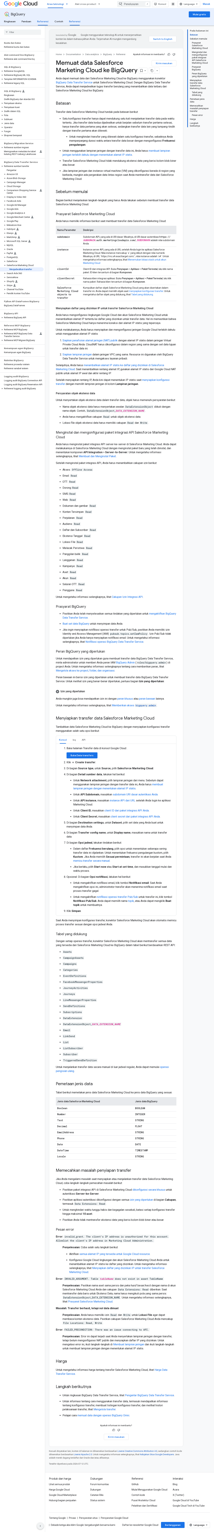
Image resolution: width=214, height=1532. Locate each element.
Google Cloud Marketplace (63, 1495)
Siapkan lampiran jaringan (77, 354)
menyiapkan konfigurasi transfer (146, 291)
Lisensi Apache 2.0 (83, 1454)
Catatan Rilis (96, 1495)
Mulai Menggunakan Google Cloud (149, 1489)
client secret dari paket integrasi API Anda (135, 816)
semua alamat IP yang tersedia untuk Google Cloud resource (114, 1254)
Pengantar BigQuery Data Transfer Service (149, 1395)
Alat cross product (85, 4)
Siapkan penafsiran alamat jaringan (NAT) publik (90, 340)
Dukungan (95, 1489)
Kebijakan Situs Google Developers (157, 1454)
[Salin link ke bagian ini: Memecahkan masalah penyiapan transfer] (134, 1171)
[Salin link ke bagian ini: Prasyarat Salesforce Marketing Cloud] (118, 214)
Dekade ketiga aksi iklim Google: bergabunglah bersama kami (83, 1525)
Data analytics (92, 54)
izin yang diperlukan (141, 1199)
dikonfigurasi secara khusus (149, 1189)
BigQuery (18, 14)
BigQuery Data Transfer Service (74, 82)
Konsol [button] (63, 739)
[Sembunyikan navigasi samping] (40, 1526)
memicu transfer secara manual (91, 860)
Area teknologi (55, 4)
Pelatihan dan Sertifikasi (144, 1505)
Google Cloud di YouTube (186, 1500)
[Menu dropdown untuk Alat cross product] (100, 4)
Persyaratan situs (88, 1518)
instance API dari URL (122, 800)
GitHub (135, 1484)
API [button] (83, 739)
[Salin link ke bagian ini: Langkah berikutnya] (94, 1387)
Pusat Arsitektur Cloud (143, 1500)
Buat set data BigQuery (76, 623)
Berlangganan (173, 1524)
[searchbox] (22, 32)
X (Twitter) (178, 1495)
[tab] (63, 740)
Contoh (59, 21)
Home (59, 54)
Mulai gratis (199, 14)
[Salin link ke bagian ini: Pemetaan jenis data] (96, 1084)
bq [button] (74, 739)
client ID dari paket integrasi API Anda (126, 810)
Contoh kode (138, 1495)
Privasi (72, 1518)
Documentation (73, 54)
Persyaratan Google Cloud (114, 1518)
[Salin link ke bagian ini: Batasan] (74, 104)
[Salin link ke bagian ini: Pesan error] (77, 1230)
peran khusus (125, 698)
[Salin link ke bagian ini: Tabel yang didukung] (90, 934)
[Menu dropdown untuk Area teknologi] (68, 4)
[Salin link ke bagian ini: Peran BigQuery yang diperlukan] (108, 652)
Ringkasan (10, 21)
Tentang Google (57, 1518)
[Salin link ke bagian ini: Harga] (70, 1362)
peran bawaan (147, 698)
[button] (22, 71)
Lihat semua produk (59, 1484)
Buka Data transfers (82, 755)
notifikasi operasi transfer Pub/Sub (117, 897)
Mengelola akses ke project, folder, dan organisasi (85, 670)
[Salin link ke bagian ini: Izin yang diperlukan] (88, 691)
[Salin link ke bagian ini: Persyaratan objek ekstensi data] (98, 393)
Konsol (162, 4)
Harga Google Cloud (59, 1489)
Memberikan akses (134, 705)
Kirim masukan (164, 63)
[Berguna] (168, 54)
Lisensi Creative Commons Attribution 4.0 (137, 1451)
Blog (175, 1484)
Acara (176, 1489)
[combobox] (134, 4)
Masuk (206, 4)
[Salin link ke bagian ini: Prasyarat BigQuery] (89, 607)
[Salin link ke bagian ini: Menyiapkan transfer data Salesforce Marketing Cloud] (157, 719)
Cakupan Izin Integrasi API (127, 597)
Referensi (42, 21)
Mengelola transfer (104, 1409)
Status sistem (97, 1500)
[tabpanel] (116, 829)
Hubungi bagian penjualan (62, 1500)
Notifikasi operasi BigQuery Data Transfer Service (114, 641)
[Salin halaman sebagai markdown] (152, 70)
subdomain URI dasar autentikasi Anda (135, 794)
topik (131, 901)
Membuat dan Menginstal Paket (97, 456)
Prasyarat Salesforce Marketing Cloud (90, 1301)
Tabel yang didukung (142, 294)
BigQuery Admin (125, 662)
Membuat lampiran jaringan (128, 1344)
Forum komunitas (99, 1484)
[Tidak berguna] (173, 54)
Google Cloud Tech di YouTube (189, 1505)
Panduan (26, 21)
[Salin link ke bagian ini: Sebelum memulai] (91, 192)
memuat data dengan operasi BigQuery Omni (103, 1415)
